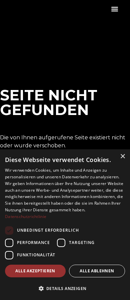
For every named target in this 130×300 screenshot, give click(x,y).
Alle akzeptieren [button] (35, 271)
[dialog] (65, 224)
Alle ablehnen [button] (97, 271)
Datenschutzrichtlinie (25, 216)
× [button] (122, 156)
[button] (114, 8)
